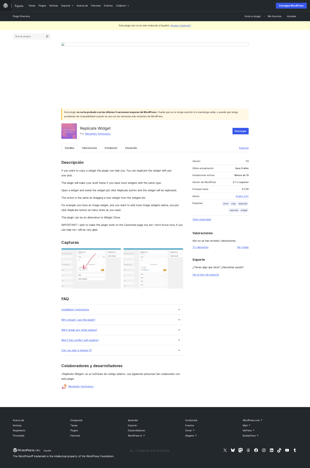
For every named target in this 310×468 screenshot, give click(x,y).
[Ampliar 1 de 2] (116, 252)
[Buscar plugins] (47, 36)
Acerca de (18, 420)
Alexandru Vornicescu (97, 133)
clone (225, 203)
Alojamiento (19, 430)
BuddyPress (250, 435)
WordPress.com (252, 420)
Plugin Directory (21, 16)
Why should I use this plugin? (78, 319)
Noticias (17, 425)
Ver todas (243, 247)
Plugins (74, 430)
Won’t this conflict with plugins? (80, 340)
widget (244, 210)
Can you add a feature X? (76, 350)
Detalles (69, 148)
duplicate (242, 203)
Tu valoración (200, 247)
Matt (246, 425)
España (47, 450)
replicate (234, 210)
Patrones (75, 435)
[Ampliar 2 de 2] (178, 252)
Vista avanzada (201, 219)
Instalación (111, 148)
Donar (190, 430)
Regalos (191, 435)
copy (233, 203)
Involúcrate (191, 420)
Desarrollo (131, 148)
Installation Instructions (75, 309)
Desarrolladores (136, 430)
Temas (74, 425)
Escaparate (76, 420)
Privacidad (18, 435)
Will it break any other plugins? (79, 330)
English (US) (242, 196)
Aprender (133, 420)
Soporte (244, 148)
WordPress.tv (136, 435)
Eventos (189, 425)
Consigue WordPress (291, 5)
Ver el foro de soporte (205, 274)
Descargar (241, 131)
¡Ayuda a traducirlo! (180, 25)
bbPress (248, 430)
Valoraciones (89, 148)
